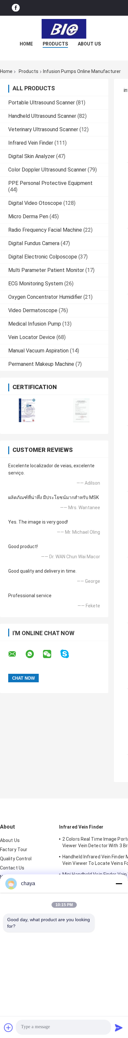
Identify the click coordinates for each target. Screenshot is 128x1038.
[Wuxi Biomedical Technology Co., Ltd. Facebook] (16, 8)
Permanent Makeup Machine (41, 364)
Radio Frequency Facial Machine (45, 230)
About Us (89, 43)
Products (55, 43)
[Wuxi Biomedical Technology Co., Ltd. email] (16, 654)
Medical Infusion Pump (34, 324)
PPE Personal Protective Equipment (50, 183)
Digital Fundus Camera (33, 243)
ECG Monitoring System (35, 283)
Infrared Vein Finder (30, 143)
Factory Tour (13, 849)
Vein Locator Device (31, 337)
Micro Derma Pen (28, 216)
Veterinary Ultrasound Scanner (43, 129)
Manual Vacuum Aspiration (38, 351)
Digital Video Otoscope (35, 203)
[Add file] (8, 1027)
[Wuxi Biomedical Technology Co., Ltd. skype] (68, 654)
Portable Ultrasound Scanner (41, 102)
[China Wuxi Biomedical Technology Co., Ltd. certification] (27, 410)
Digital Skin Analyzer (31, 156)
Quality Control (16, 858)
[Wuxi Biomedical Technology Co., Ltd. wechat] (51, 654)
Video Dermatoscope (32, 310)
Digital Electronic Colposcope (42, 257)
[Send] (119, 1027)
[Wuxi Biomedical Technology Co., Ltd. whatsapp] (34, 654)
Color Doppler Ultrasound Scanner (47, 170)
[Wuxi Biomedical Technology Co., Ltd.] (64, 29)
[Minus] (119, 883)
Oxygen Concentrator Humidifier (45, 297)
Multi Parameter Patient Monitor (46, 270)
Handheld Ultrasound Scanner (42, 116)
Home (26, 43)
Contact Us (12, 867)
